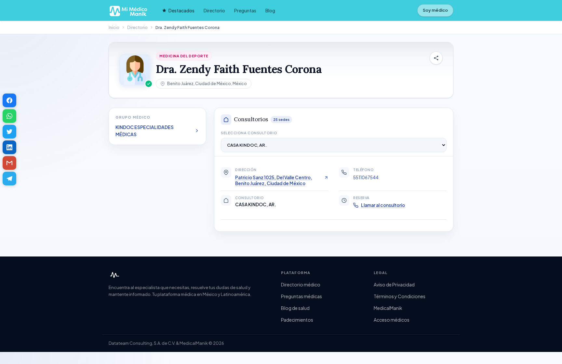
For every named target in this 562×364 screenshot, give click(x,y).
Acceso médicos (391, 320)
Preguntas (245, 10)
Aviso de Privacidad (394, 284)
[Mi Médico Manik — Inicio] (114, 275)
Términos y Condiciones (399, 296)
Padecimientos (297, 320)
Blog (270, 10)
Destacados (181, 10)
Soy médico (435, 10)
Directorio (214, 10)
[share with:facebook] (9, 100)
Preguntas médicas (301, 296)
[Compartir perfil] (436, 58)
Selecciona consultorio (249, 133)
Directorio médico (300, 284)
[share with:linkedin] (9, 147)
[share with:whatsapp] (9, 116)
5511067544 (366, 177)
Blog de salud (295, 308)
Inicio (114, 27)
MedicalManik (388, 308)
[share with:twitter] (9, 131)
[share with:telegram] (9, 178)
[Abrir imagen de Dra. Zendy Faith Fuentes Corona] (135, 70)
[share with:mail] (9, 163)
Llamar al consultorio (383, 205)
